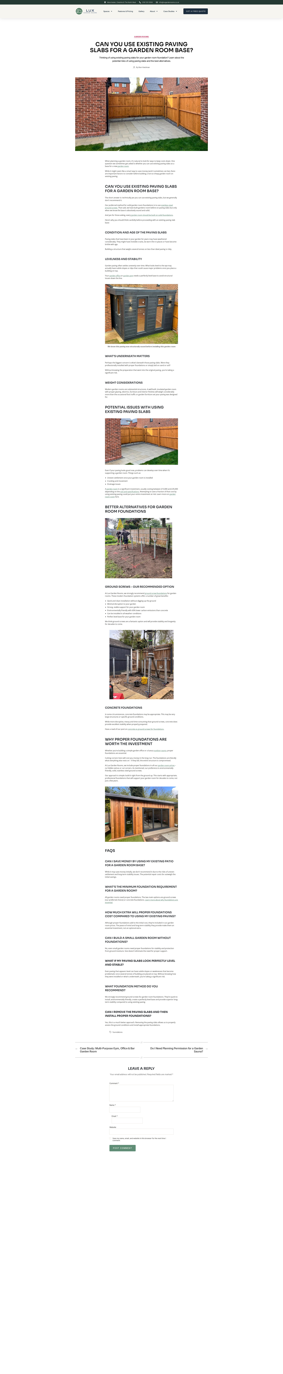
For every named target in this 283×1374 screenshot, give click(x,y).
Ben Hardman (144, 67)
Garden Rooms (141, 37)
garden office (114, 275)
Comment (114, 1083)
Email (115, 1116)
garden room (123, 166)
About (152, 11)
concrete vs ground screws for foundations (146, 729)
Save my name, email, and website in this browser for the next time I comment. (139, 1139)
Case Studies (168, 11)
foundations (117, 1032)
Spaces (106, 11)
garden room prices (166, 765)
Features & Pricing (125, 11)
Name (112, 1105)
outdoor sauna (160, 750)
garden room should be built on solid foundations (152, 215)
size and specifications (129, 491)
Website (112, 1127)
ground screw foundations (156, 593)
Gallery (141, 11)
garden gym (128, 275)
